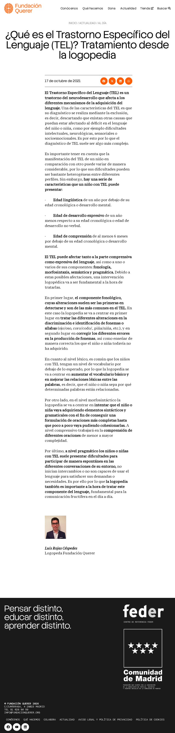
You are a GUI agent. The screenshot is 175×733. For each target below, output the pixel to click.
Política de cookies (150, 719)
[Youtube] (16, 727)
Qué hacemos (31, 719)
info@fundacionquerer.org (22, 712)
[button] (104, 81)
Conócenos (13, 719)
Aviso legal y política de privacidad (105, 719)
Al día (102, 23)
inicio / (74, 23)
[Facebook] (8, 727)
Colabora (50, 719)
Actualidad (67, 719)
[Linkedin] (25, 727)
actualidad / (88, 23)
